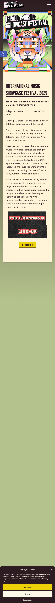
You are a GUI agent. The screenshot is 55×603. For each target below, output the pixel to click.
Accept (27, 587)
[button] (51, 569)
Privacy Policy (27, 600)
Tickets (27, 245)
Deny (27, 594)
